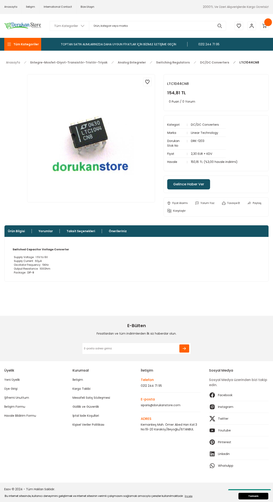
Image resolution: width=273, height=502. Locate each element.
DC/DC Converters (205, 125)
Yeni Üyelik (12, 380)
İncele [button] (188, 496)
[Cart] (264, 26)
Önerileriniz (118, 231)
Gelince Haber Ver (188, 184)
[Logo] (22, 26)
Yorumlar (46, 231)
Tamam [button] (253, 496)
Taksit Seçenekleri (81, 231)
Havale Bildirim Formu (20, 415)
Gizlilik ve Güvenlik (86, 407)
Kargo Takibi (81, 389)
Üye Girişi (10, 389)
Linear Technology (204, 133)
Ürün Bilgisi (16, 231)
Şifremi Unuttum (16, 398)
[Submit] (184, 348)
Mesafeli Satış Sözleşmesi (91, 398)
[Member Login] (251, 26)
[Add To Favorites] (147, 82)
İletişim (78, 380)
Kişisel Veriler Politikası (88, 424)
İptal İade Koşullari (86, 415)
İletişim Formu (14, 407)
